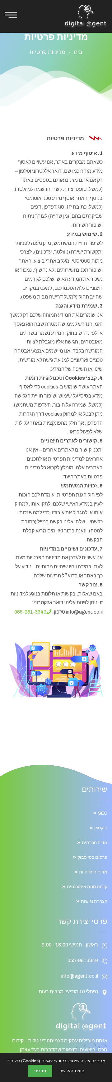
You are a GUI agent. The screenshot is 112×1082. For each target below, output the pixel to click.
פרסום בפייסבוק (92, 857)
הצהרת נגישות (94, 901)
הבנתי (40, 1070)
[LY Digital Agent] (85, 16)
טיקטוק (100, 828)
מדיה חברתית (94, 842)
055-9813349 (83, 960)
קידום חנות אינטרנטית (87, 886)
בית (78, 52)
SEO (102, 813)
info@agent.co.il (79, 976)
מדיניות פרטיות (93, 872)
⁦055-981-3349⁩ (30, 612)
